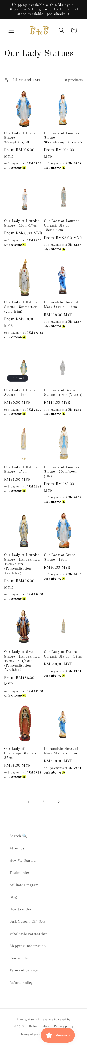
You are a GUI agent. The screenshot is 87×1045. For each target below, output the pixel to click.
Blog (13, 897)
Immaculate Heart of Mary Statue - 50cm (61, 751)
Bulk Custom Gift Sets (28, 921)
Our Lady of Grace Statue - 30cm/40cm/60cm (19, 138)
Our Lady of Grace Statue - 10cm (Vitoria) (63, 393)
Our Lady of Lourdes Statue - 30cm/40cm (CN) (62, 472)
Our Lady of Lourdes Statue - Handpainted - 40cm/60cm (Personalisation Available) (23, 564)
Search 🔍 (18, 836)
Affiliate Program (24, 885)
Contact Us (19, 958)
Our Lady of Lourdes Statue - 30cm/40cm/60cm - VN (63, 138)
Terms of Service (24, 970)
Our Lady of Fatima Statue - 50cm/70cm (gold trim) (21, 307)
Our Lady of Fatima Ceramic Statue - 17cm (63, 654)
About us (17, 848)
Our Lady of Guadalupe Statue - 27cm (20, 753)
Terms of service (32, 1034)
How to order (20, 909)
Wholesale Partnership (29, 934)
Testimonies (20, 872)
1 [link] (29, 801)
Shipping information (28, 946)
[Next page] (58, 802)
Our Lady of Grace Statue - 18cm (59, 557)
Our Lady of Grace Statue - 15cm (19, 393)
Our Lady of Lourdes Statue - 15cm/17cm (22, 223)
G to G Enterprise (40, 1019)
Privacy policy (63, 1026)
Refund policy (21, 982)
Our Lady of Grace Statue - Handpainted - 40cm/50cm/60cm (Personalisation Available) (23, 661)
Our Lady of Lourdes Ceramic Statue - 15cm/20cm (62, 225)
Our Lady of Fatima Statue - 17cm (20, 470)
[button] (11, 30)
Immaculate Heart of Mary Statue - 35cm (61, 305)
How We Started (23, 860)
